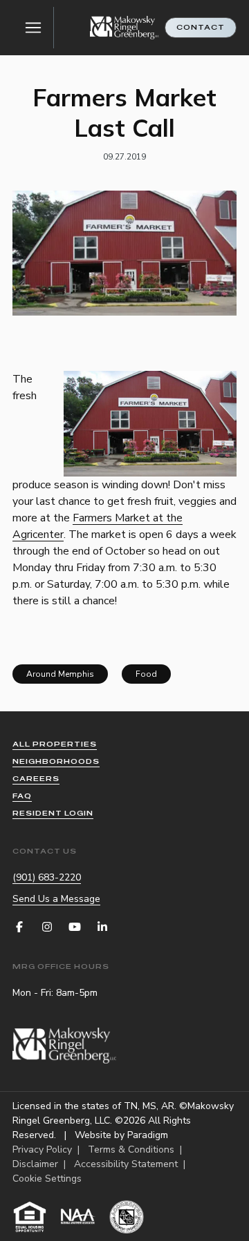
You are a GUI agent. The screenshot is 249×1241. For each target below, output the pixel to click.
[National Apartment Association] (78, 1217)
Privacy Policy (42, 1149)
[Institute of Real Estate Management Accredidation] (126, 1217)
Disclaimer (35, 1164)
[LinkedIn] (102, 927)
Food (146, 674)
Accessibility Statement (126, 1164)
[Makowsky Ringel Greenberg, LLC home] (124, 28)
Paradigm (147, 1135)
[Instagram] (47, 927)
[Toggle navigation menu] (33, 27)
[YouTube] (75, 927)
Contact (200, 27)
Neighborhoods (56, 761)
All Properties (54, 744)
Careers (35, 778)
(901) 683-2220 (46, 877)
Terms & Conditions (131, 1149)
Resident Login (52, 813)
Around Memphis (60, 674)
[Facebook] (19, 927)
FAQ (22, 795)
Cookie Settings (47, 1178)
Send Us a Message (56, 898)
